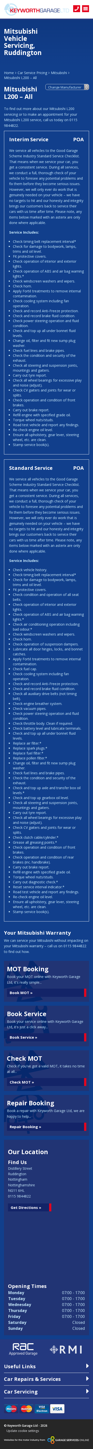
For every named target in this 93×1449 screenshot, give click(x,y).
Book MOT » (21, 992)
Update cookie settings (22, 1431)
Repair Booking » (25, 1126)
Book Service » (23, 1037)
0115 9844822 (19, 1196)
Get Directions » (26, 1207)
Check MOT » (22, 1082)
